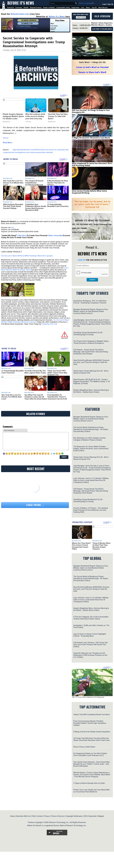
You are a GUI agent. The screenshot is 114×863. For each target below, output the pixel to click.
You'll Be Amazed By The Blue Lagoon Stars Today (35, 372)
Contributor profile (22, 28)
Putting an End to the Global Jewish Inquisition (91, 732)
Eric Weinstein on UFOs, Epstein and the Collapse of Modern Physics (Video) (89, 439)
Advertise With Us (23, 816)
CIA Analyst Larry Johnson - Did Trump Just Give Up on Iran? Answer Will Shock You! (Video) (90, 645)
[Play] (92, 46)
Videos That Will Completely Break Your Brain (91, 714)
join (12, 227)
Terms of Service (57, 816)
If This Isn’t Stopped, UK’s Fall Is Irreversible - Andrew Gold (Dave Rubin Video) (91, 618)
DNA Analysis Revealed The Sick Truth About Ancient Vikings (13, 206)
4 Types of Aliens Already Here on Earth (89, 783)
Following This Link (49, 324)
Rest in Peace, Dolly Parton (84, 747)
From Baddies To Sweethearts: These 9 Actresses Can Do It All (57, 397)
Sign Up (110, 4)
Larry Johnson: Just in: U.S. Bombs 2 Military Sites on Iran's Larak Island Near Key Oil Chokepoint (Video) (91, 480)
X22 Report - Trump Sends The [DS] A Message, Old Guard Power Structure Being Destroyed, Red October (90, 352)
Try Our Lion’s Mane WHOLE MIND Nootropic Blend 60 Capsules (27, 256)
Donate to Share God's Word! (92, 72)
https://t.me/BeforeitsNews (84, 232)
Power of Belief (49, 7)
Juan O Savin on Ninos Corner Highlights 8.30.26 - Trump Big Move (89, 635)
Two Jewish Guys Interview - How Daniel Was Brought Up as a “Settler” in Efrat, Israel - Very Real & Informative (91, 764)
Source (5, 138)
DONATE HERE (81, 17)
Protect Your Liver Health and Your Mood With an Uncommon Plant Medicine (91, 791)
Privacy (47, 816)
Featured (10, 7)
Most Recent (103, 7)
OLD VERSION (102, 16)
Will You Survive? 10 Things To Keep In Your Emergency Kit (91, 111)
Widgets (101, 816)
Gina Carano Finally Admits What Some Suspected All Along (89, 192)
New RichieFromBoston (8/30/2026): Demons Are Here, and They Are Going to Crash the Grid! (91, 362)
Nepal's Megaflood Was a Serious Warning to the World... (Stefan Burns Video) (91, 391)
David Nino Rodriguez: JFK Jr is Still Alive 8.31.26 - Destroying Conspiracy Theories (90, 302)
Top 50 (94, 7)
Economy (18, 7)
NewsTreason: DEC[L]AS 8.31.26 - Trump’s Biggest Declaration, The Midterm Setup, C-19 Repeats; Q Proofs (91, 381)
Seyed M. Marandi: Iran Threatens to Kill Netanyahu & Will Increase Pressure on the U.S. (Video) (90, 655)
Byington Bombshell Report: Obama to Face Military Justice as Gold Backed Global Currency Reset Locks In (90, 311)
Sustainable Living (63, 7)
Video (88, 7)
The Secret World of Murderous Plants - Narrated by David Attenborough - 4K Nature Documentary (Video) (90, 429)
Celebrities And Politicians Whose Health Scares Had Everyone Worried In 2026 (35, 207)
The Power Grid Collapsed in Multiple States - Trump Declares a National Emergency (91, 342)
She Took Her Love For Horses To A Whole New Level (13, 183)
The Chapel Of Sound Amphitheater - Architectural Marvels (34, 183)
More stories (33, 28)
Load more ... (35, 505)
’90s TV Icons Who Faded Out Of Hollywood (88, 697)
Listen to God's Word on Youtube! (92, 67)
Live (82, 7)
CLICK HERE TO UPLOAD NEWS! (102, 29)
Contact (39, 816)
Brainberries (7, 178)
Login (104, 4)
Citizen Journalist (55, 235)
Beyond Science (36, 7)
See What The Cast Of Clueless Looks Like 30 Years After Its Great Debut (35, 397)
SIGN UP (81, 260)
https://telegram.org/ (103, 224)
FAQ (33, 816)
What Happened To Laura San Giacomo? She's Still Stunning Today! (92, 164)
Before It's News (20, 3)
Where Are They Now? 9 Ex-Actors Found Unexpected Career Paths (81, 546)
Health (26, 7)
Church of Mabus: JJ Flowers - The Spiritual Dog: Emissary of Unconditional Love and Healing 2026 (90, 510)
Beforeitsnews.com (20, 14)
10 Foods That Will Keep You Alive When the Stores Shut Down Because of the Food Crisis (91, 739)
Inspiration (75, 7)
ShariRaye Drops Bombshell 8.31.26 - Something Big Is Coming (88, 334)
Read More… (8, 143)
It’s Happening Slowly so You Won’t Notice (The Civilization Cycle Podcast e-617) (90, 754)
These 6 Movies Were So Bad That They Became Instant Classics (101, 546)
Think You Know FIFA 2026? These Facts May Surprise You (57, 373)
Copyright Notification (74, 816)
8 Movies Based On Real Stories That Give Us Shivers (57, 183)
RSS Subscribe (90, 816)
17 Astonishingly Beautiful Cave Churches (57, 205)
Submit (92, 280)
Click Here (21, 235)
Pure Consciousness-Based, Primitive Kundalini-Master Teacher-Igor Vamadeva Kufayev (89, 723)
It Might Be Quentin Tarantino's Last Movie (91, 137)
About (12, 816)
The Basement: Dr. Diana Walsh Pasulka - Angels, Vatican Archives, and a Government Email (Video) (90, 449)
